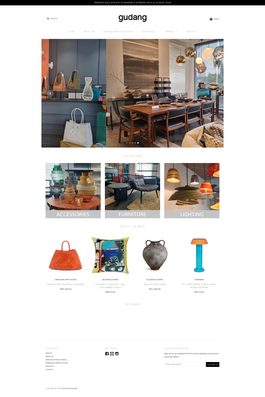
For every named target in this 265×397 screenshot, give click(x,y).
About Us (89, 32)
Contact (191, 32)
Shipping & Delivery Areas (57, 363)
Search (49, 353)
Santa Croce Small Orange (65, 284)
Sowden (199, 280)
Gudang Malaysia (69, 388)
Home (72, 32)
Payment (50, 366)
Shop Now (148, 32)
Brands (169, 32)
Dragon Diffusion (65, 280)
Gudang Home (110, 280)
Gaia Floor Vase (155, 284)
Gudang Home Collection (118, 32)
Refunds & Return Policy (56, 360)
